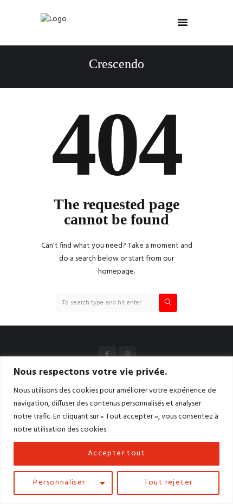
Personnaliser (59, 482)
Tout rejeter (168, 482)
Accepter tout (116, 453)
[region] (116, 430)
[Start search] (168, 303)
